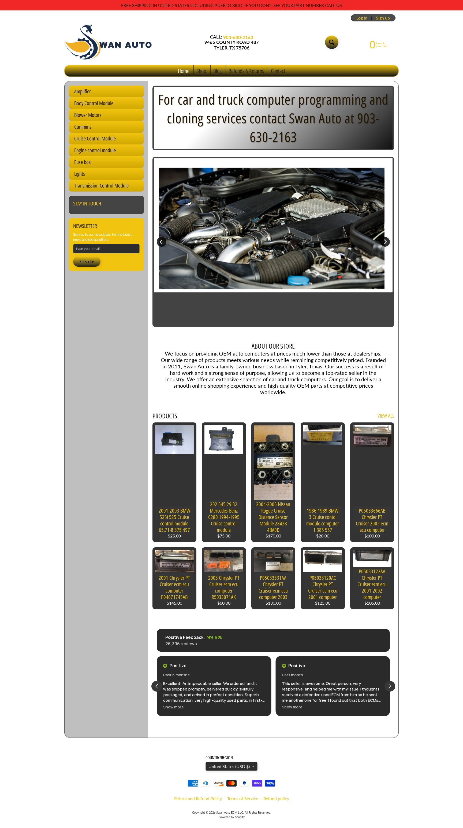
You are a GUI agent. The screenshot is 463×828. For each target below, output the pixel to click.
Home (183, 71)
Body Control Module (93, 103)
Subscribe (87, 262)
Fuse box (82, 162)
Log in (361, 18)
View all (386, 415)
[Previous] (161, 242)
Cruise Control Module (95, 138)
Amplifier (82, 91)
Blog (217, 71)
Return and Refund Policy (198, 798)
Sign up (383, 18)
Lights (79, 173)
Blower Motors (88, 115)
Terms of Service (242, 798)
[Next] (385, 242)
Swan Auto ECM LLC (229, 812)
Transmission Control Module (101, 185)
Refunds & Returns (246, 71)
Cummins (82, 126)
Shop (201, 71)
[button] (173, 707)
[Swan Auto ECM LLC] (108, 42)
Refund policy (276, 798)
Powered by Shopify (231, 817)
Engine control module (95, 150)
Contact (278, 71)
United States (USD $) (229, 766)
